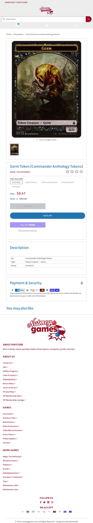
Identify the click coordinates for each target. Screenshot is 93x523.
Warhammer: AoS (10, 489)
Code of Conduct (9, 375)
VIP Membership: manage (13, 400)
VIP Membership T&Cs (12, 396)
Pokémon (7, 465)
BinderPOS (73, 522)
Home (8, 34)
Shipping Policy (9, 379)
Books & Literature (10, 426)
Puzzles (6, 469)
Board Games (8, 422)
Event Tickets (8, 434)
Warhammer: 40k (10, 485)
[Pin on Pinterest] (72, 171)
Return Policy (8, 383)
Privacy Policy (8, 392)
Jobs (4, 367)
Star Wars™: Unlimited (12, 477)
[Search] (89, 19)
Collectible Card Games (12, 430)
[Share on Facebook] (67, 171)
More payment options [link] (27, 230)
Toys (5, 481)
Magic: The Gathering (20, 172)
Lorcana (6, 443)
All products (19, 34)
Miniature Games (10, 461)
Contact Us (7, 363)
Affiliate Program (10, 371)
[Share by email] (81, 171)
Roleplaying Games (11, 473)
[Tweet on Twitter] (76, 171)
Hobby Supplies (9, 439)
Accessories (7, 414)
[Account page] (46, 25)
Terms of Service (9, 388)
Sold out (28, 206)
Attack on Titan (9, 418)
